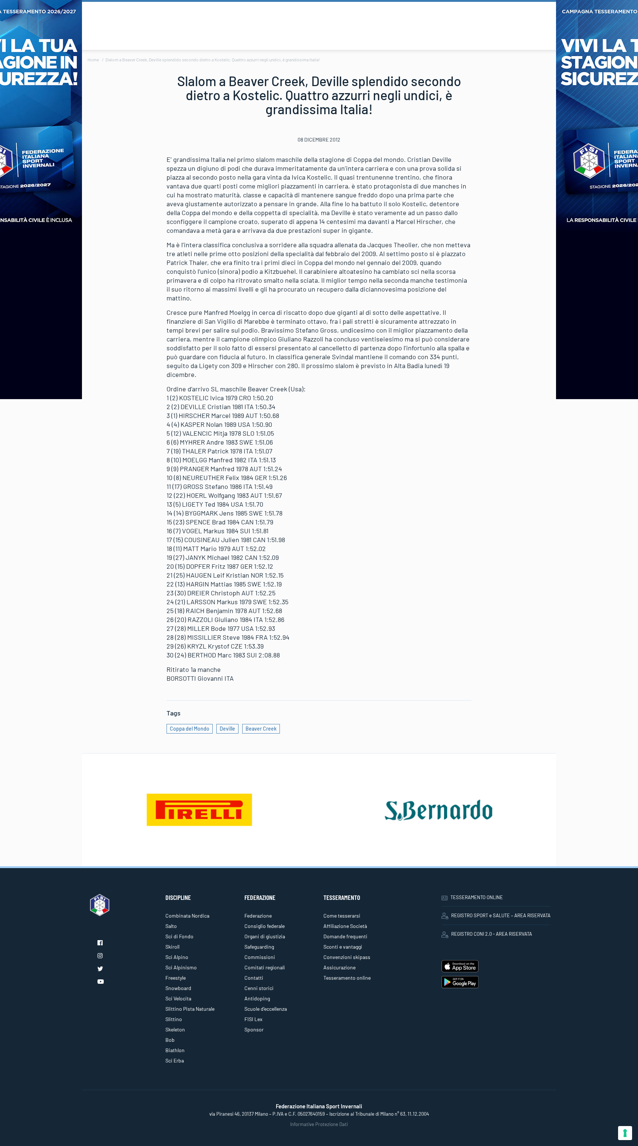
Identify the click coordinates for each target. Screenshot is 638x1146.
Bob (170, 1040)
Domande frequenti (345, 936)
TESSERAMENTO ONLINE (476, 897)
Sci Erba (174, 1060)
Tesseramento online (347, 978)
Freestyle (175, 978)
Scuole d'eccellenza (265, 1009)
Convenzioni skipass (346, 957)
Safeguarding (259, 946)
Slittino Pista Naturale (190, 1009)
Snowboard (178, 988)
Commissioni (259, 957)
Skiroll (172, 946)
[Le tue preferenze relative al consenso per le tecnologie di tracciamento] (625, 1133)
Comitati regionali (264, 967)
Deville (227, 728)
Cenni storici (259, 988)
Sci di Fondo (179, 936)
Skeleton (175, 1029)
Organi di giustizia (264, 936)
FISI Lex (253, 1019)
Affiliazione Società (345, 926)
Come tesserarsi (341, 915)
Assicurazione (339, 967)
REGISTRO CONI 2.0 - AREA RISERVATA (491, 934)
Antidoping (257, 998)
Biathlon (175, 1050)
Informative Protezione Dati (319, 1124)
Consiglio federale (264, 926)
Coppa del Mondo (189, 728)
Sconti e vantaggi (342, 946)
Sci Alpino (176, 957)
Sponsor (254, 1029)
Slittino (173, 1019)
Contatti (253, 978)
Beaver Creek (261, 728)
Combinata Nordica (187, 915)
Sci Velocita (178, 998)
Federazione (258, 915)
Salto (171, 926)
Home (93, 59)
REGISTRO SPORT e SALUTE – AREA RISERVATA (500, 915)
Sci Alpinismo (181, 967)
